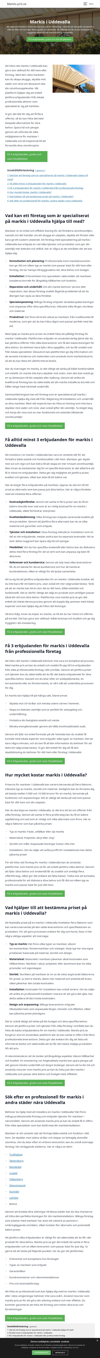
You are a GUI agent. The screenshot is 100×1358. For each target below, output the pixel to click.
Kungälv (14, 1191)
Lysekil (13, 1173)
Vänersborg (16, 1160)
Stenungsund (17, 1185)
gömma (40, 170)
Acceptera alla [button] (41, 1353)
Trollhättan (16, 1154)
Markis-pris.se (16, 4)
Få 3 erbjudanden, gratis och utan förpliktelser (50, 39)
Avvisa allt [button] (60, 1353)
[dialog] (50, 1348)
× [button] (97, 1340)
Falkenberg (16, 1179)
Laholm (13, 1197)
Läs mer (76, 1347)
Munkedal (15, 1167)
